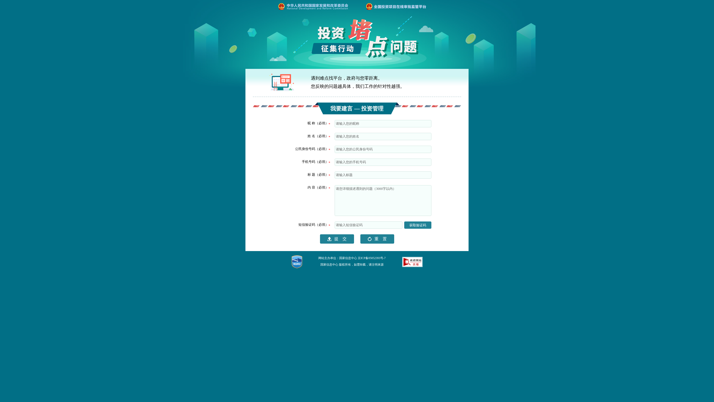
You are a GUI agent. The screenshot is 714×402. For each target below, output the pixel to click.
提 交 (340, 239)
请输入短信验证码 (349, 225)
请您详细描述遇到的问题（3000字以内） (366, 189)
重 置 (380, 239)
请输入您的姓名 (347, 136)
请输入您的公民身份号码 (354, 149)
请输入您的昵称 (347, 123)
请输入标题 (344, 175)
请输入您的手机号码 (351, 162)
